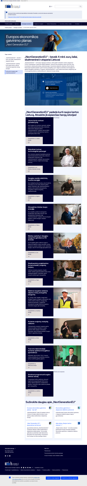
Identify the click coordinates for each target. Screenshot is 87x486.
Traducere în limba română (13, 17)
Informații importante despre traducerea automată (30, 17)
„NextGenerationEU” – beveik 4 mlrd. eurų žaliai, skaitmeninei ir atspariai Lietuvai (13, 59)
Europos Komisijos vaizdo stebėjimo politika (53, 455)
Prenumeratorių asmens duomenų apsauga (53, 453)
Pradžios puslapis (8, 23)
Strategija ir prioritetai (26, 23)
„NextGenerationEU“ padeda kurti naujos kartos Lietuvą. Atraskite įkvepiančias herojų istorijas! (13, 66)
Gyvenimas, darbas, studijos (66, 23)
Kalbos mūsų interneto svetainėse (27, 470)
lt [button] (51, 6)
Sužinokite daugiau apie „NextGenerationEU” (11, 72)
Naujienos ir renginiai (38, 23)
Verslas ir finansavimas (51, 23)
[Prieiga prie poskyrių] (20, 24)
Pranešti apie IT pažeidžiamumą (12, 470)
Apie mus (17, 23)
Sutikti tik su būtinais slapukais (69, 478)
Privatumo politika (46, 470)
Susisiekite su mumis (39, 467)
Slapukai (38, 470)
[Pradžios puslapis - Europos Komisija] (14, 6)
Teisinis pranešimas (56, 470)
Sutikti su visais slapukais (53, 478)
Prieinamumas (47, 450)
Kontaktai (77, 23)
